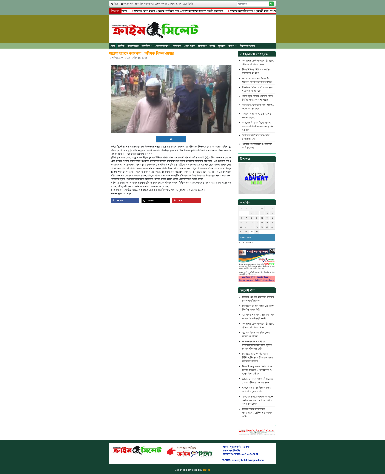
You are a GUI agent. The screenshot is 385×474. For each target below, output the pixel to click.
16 (257, 222)
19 (272, 222)
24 (262, 227)
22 (252, 227)
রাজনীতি (146, 46)
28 (246, 231)
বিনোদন (177, 46)
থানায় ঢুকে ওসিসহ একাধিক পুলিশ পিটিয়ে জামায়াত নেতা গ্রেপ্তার (257, 97)
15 (252, 222)
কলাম (212, 46)
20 (241, 227)
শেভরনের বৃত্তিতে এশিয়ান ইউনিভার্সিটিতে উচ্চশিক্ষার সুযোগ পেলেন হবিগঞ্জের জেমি (257, 345)
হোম (113, 46)
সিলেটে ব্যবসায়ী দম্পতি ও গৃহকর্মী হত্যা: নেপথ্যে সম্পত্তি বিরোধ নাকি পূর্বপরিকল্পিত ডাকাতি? (263, 11)
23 (257, 227)
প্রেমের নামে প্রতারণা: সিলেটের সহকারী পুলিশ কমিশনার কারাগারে (257, 80)
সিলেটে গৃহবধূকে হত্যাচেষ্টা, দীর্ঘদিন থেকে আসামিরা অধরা (258, 298)
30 (257, 231)
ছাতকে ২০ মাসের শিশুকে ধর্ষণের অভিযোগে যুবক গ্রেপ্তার (256, 389)
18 (267, 222)
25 (267, 227)
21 (246, 227)
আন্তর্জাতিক (133, 46)
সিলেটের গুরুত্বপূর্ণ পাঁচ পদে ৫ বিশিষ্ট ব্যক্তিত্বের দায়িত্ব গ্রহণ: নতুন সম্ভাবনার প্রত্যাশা (257, 357)
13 (241, 222)
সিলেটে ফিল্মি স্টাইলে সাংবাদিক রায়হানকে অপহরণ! (256, 71)
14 (246, 222)
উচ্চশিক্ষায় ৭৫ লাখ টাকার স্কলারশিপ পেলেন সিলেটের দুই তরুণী (258, 316)
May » (249, 242)
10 (262, 218)
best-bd (207, 469)
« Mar (242, 242)
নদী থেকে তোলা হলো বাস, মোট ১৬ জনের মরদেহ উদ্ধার (258, 106)
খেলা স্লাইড (189, 46)
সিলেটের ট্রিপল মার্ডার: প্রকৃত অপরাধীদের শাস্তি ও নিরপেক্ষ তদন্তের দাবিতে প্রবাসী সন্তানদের (166, 11)
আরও (231, 46)
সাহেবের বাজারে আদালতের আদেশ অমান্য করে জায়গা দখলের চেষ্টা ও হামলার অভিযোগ (258, 400)
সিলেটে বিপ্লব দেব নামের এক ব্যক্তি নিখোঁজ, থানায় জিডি (258, 307)
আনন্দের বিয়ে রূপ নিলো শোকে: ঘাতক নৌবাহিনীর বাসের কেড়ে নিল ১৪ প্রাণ (257, 126)
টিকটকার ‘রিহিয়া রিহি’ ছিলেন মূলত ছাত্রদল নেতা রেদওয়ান (257, 88)
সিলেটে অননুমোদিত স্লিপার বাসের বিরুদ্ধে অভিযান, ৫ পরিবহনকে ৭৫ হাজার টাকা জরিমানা (257, 370)
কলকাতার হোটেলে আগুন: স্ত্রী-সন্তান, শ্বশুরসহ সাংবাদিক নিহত (258, 62)
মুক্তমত (221, 46)
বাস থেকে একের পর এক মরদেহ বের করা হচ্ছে (256, 115)
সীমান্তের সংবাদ (247, 46)
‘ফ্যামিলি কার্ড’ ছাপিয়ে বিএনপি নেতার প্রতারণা (256, 136)
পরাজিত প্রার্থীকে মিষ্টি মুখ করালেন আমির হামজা (257, 145)
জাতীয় (121, 46)
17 (262, 222)
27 (241, 231)
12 (272, 218)
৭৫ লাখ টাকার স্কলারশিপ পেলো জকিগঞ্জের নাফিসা (256, 334)
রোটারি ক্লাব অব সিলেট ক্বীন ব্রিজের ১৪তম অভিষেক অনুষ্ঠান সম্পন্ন (257, 380)
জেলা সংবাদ (162, 46)
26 (272, 227)
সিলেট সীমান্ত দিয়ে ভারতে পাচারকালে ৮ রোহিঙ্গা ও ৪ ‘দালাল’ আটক (257, 412)
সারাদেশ (202, 46)
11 (267, 218)
